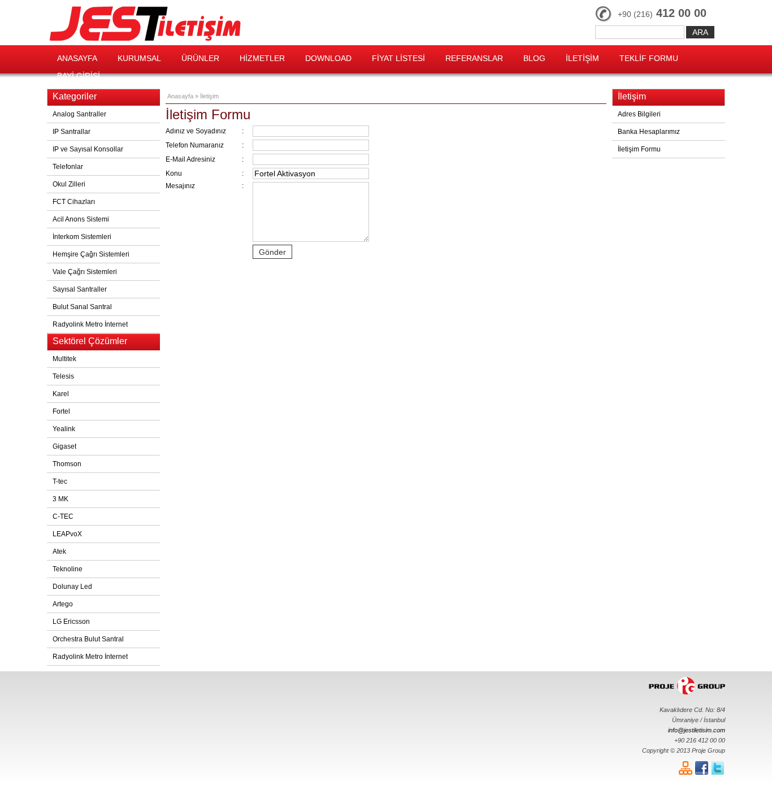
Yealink (64, 429)
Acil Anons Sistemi (81, 219)
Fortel (61, 411)
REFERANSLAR (474, 58)
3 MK (60, 499)
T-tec (60, 481)
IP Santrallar (71, 132)
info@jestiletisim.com (696, 730)
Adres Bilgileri (639, 114)
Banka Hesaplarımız (649, 132)
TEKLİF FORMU (648, 58)
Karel (61, 394)
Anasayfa (180, 96)
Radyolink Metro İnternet (90, 324)
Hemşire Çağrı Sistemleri (91, 254)
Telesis (63, 376)
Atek (59, 551)
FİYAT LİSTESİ (398, 58)
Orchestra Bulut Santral (88, 639)
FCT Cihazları (74, 202)
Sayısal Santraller (80, 289)
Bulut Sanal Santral (82, 307)
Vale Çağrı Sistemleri (85, 272)
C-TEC (63, 516)
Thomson (67, 464)
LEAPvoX (67, 534)
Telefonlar (68, 167)
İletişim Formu (639, 149)
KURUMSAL (139, 58)
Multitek (64, 359)
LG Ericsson (71, 622)
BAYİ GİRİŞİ (78, 75)
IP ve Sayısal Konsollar (88, 149)
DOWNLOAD (328, 58)
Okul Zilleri (69, 184)
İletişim (209, 96)
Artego (63, 604)
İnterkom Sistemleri (82, 237)
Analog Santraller (79, 114)
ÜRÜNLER (200, 58)
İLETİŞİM (582, 58)
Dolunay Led (72, 587)
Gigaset (64, 446)
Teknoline (68, 569)
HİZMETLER (262, 58)
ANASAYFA (77, 58)
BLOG (534, 58)
